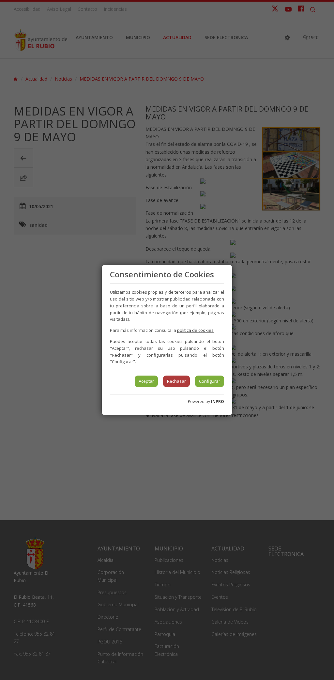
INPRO (217, 401)
